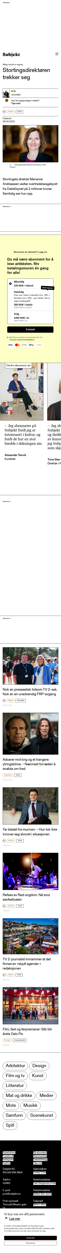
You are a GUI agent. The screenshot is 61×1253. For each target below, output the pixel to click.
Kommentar (20, 700)
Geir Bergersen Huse (44, 1183)
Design (39, 1066)
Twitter (6, 1163)
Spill (10, 1125)
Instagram (8, 1159)
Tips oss (37, 1163)
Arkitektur (15, 1066)
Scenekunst (8, 775)
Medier (10, 700)
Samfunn (11, 111)
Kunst (38, 1076)
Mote (11, 1105)
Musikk (30, 1105)
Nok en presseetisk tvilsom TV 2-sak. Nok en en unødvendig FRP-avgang (30, 692)
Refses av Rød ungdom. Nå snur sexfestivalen (26, 897)
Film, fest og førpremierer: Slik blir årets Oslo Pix (27, 1032)
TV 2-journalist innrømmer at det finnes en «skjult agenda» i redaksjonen (27, 964)
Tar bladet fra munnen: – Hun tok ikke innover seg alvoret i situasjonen (30, 832)
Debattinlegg (40, 1159)
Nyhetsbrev (9, 1152)
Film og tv (7, 1040)
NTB (13, 91)
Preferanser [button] (30, 1243)
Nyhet (19, 111)
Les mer (14, 1219)
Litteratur (15, 1086)
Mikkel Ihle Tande (42, 1194)
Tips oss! (15, 103)
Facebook (8, 1156)
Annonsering (40, 1156)
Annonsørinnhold (20, 1040)
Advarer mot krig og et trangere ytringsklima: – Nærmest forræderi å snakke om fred (29, 764)
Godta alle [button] (31, 1238)
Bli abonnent (40, 1152)
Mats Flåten (39, 1205)
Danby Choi (39, 1173)
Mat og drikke (19, 1095)
